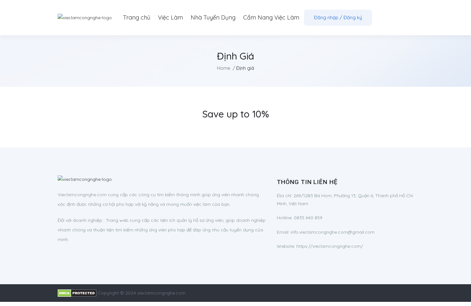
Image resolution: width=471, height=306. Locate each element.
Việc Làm (170, 17)
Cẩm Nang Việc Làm (271, 17)
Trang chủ (136, 17)
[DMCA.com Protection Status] (77, 293)
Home (223, 68)
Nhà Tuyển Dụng (213, 17)
